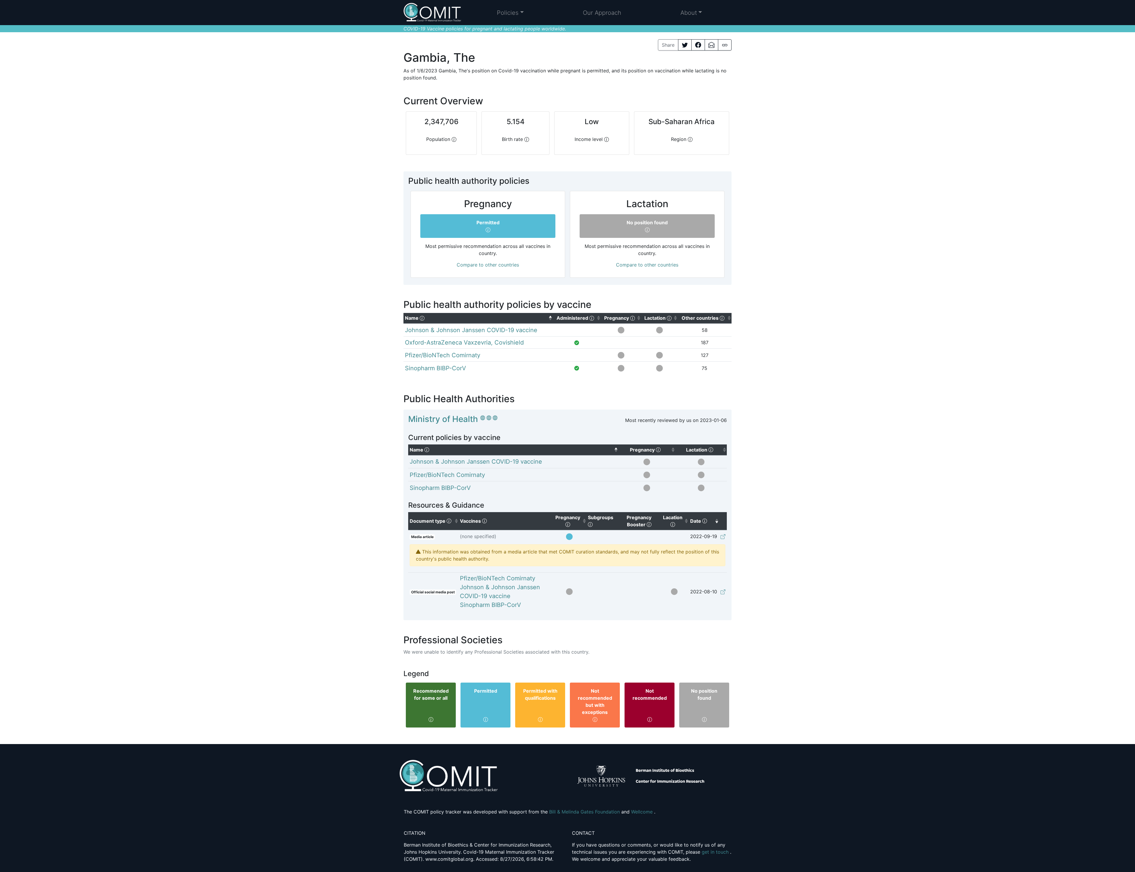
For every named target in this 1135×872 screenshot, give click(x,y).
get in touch (716, 852)
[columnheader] (478, 318)
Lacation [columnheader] (676, 520)
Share (668, 45)
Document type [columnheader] (434, 521)
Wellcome (642, 812)
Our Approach (602, 12)
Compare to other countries (488, 265)
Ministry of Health (443, 419)
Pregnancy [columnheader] (570, 520)
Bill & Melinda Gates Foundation (585, 812)
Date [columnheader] (704, 521)
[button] (510, 13)
